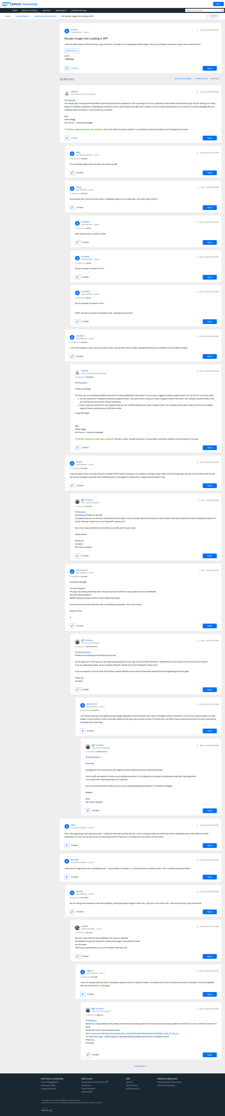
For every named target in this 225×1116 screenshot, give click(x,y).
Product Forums (22, 16)
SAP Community (132, 1089)
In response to (78, 159)
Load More (140, 1066)
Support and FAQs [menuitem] (79, 10)
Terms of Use (55, 1103)
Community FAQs (48, 1085)
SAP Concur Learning (166, 1085)
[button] (197, 30)
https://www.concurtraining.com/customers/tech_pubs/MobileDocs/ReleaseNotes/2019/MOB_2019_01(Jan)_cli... (132, 1033)
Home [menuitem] (14, 10)
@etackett (71, 100)
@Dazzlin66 (82, 383)
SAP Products (131, 1085)
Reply (209, 68)
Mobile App (69, 59)
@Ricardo (81, 512)
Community (29, 4)
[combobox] (204, 10)
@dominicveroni (84, 652)
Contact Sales (87, 1092)
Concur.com (86, 1085)
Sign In (218, 4)
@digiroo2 (92, 1020)
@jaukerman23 (94, 757)
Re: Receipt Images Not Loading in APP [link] (78, 16)
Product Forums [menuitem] (29, 10)
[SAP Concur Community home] (11, 4)
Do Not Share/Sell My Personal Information (74, 1103)
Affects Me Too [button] (72, 51)
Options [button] (213, 16)
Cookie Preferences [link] (95, 1103)
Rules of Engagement (49, 1082)
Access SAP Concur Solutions (93, 1082)
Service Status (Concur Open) (169, 1082)
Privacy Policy (45, 1103)
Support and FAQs (48, 1089)
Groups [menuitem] (46, 10)
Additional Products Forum (45, 16)
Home (7, 16)
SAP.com (129, 1082)
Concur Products (88, 1089)
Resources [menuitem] (60, 10)
